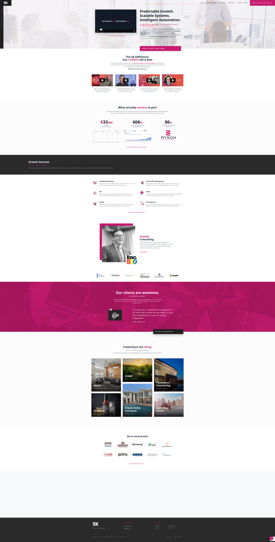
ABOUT (202, 2)
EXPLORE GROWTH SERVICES (137, 212)
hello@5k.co (127, 528)
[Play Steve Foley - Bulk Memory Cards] (125, 80)
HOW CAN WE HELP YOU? (137, 463)
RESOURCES (231, 2)
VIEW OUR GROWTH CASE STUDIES (137, 147)
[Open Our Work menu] (226, 2)
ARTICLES (157, 528)
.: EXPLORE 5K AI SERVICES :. (116, 36)
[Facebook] (93, 528)
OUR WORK (222, 2)
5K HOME (157, 526)
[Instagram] (98, 528)
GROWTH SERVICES (211, 2)
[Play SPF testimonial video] (149, 80)
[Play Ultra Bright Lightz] (172, 80)
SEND (145, 510)
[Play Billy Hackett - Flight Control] (102, 80)
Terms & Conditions (178, 536)
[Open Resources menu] (234, 2)
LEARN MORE (144, 252)
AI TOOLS (239, 2)
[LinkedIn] (104, 528)
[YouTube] (101, 528)
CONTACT (245, 2)
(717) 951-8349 (128, 526)
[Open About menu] (204, 2)
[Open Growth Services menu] (217, 2)
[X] (96, 528)
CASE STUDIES (171, 526)
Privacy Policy (169, 536)
